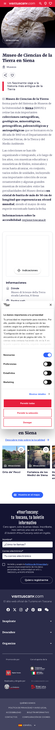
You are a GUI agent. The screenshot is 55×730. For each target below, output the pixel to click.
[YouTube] (40, 610)
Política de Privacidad (36, 564)
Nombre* (7, 539)
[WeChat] (47, 610)
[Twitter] (14, 610)
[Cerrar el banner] (51, 305)
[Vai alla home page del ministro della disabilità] (38, 668)
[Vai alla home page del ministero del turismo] (38, 673)
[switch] (47, 364)
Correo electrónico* (12, 551)
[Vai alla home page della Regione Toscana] (13, 672)
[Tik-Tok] (26, 610)
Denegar (27, 422)
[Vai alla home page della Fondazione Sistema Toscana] (14, 686)
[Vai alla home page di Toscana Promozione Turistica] (40, 687)
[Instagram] (20, 610)
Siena (29, 108)
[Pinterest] (33, 610)
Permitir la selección (27, 413)
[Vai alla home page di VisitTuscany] (22, 3)
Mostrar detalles (37, 394)
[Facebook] (8, 610)
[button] (27, 621)
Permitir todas (27, 403)
